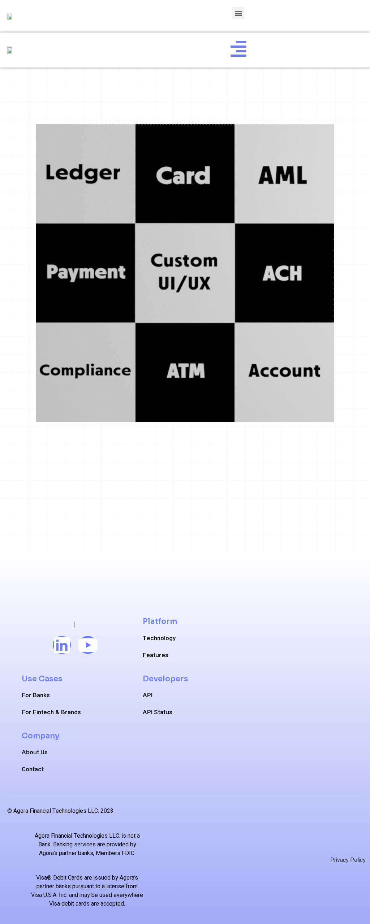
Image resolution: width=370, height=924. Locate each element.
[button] (238, 13)
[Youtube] (88, 645)
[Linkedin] (62, 645)
